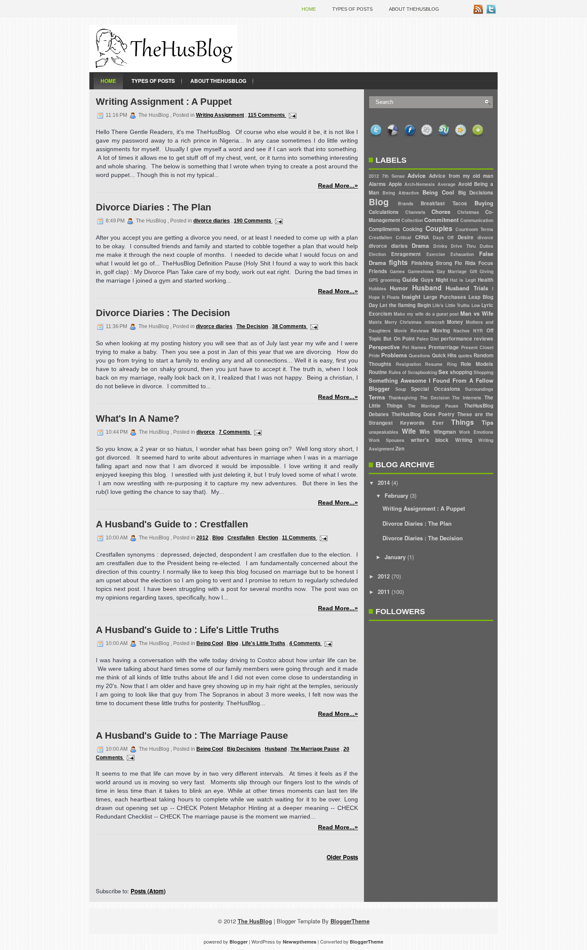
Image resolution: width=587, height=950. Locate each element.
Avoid (465, 184)
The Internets (466, 397)
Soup (400, 389)
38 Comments (290, 326)
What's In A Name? (137, 418)
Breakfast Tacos (444, 203)
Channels (415, 212)
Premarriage (443, 347)
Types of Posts (352, 9)
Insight (411, 296)
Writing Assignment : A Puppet (164, 101)
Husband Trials (467, 288)
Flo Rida (465, 263)
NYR (478, 330)
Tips (487, 422)
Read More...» (338, 185)
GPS (373, 280)
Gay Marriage (452, 271)
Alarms (377, 184)
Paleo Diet (427, 338)
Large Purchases (444, 297)
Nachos (461, 330)
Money (455, 322)
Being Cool (209, 643)
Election (268, 538)
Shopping (483, 372)
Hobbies (377, 288)
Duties (486, 246)
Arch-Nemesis (419, 184)
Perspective (384, 347)
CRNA (422, 237)
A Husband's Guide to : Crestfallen (172, 524)
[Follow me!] (492, 11)
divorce (205, 432)
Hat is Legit (463, 280)
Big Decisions (244, 749)
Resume (434, 364)
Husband (276, 749)
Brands (405, 203)
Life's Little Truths (263, 643)
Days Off (443, 237)
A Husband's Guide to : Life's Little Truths (187, 629)
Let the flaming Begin (405, 305)
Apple (395, 184)
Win (424, 431)
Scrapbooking (422, 372)
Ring (452, 364)
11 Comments (299, 538)
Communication (476, 220)
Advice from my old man (461, 176)
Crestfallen (240, 538)
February (396, 495)
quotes (465, 355)
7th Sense (393, 176)
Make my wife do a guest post (426, 314)
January (395, 557)
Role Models (477, 364)
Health (485, 279)
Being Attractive (400, 192)
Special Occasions (435, 389)
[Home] (163, 70)
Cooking (412, 229)
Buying (483, 203)
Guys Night (434, 279)
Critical (403, 237)
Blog (217, 538)
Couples (438, 228)
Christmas (468, 212)
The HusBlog (255, 921)
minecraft (434, 322)
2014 (384, 482)
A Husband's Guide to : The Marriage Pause (192, 735)
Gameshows (421, 271)
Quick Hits (444, 355)
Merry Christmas (403, 322)
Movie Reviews (411, 330)
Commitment (441, 220)
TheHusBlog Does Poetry (423, 414)
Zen (399, 448)
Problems (394, 355)
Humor (399, 288)
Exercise (435, 254)
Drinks (440, 246)
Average (446, 184)
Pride (374, 355)
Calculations (384, 212)
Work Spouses (386, 440)
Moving (441, 330)
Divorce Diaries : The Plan (153, 207)
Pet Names (414, 347)
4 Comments (305, 643)
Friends (378, 271)
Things (462, 422)
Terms (377, 397)
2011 (384, 592)
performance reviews (467, 338)
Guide (410, 279)
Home (309, 9)
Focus (485, 263)
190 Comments (253, 221)
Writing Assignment (220, 115)
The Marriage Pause (314, 749)
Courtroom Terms (474, 229)
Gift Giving (481, 271)
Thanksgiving (402, 397)
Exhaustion (462, 254)
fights (398, 262)
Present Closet (477, 347)
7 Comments (235, 432)
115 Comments (267, 115)
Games (397, 271)
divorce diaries (211, 221)
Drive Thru (463, 246)
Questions (419, 355)
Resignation (408, 364)
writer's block (430, 440)
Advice (416, 175)
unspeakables (383, 432)
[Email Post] (291, 115)
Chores (440, 211)
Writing (463, 440)
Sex (443, 372)
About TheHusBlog (414, 9)
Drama (420, 245)
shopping (461, 372)
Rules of (397, 372)
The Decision (252, 326)
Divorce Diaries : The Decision (163, 313)
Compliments (384, 229)
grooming (390, 280)
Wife (409, 431)
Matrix (375, 322)
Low (475, 305)
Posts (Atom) (148, 891)
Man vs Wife (476, 313)
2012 (202, 538)
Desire (466, 237)
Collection (412, 220)
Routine (378, 372)
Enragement (406, 254)
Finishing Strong (431, 263)
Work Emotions (476, 432)
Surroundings (479, 389)
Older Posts (342, 857)
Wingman (445, 431)
